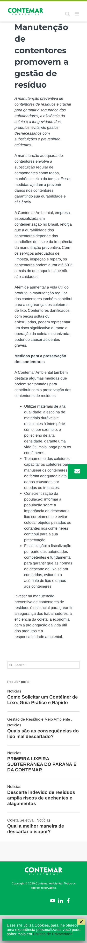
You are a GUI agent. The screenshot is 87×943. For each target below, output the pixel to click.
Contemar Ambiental (35, 213)
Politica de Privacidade (52, 934)
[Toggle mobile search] (67, 13)
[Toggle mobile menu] (77, 13)
